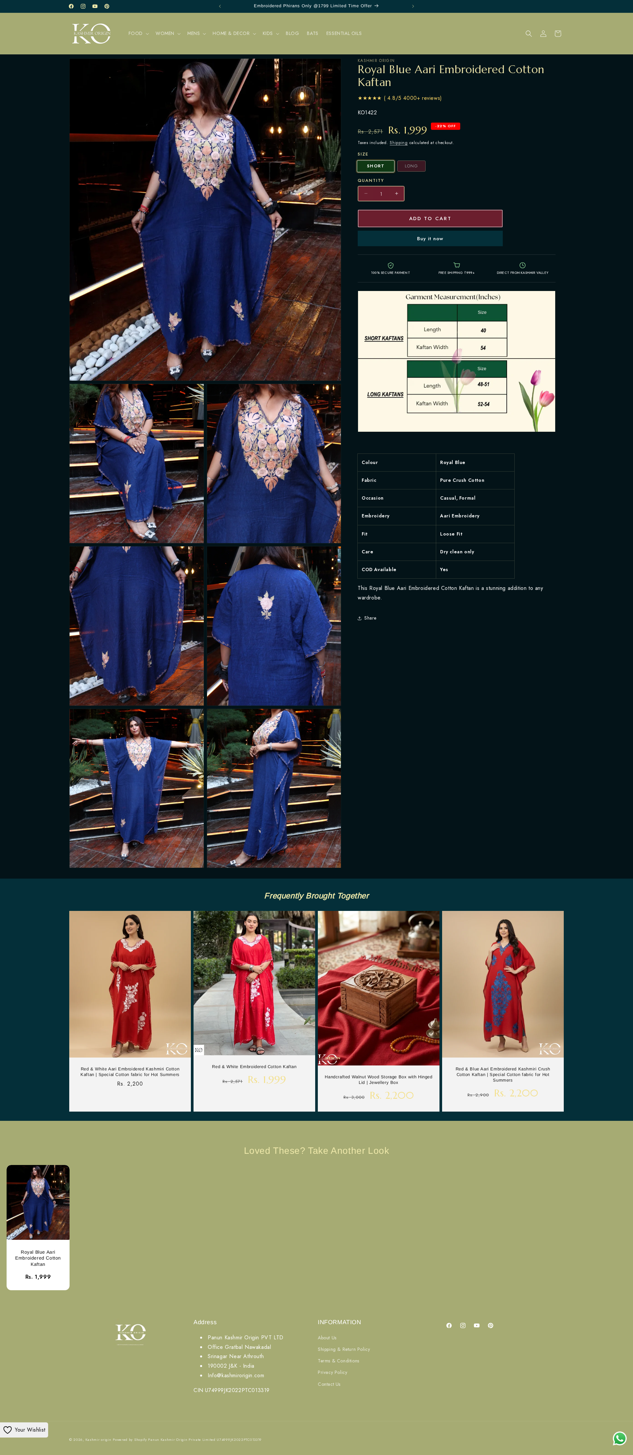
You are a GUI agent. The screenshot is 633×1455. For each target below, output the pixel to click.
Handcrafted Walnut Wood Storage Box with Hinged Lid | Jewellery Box (378, 1079)
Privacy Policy (332, 1372)
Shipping (399, 143)
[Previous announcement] (220, 6)
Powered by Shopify (130, 1439)
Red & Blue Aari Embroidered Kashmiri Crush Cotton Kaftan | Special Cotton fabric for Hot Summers (503, 1074)
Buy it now (430, 238)
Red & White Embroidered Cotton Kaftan (254, 1066)
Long (411, 166)
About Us (327, 1337)
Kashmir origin (98, 1439)
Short (376, 166)
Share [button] (370, 618)
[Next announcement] (413, 6)
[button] (138, 33)
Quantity (371, 180)
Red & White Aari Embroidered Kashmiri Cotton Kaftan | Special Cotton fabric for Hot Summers (130, 1071)
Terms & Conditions (338, 1360)
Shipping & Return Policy (344, 1349)
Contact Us (329, 1384)
